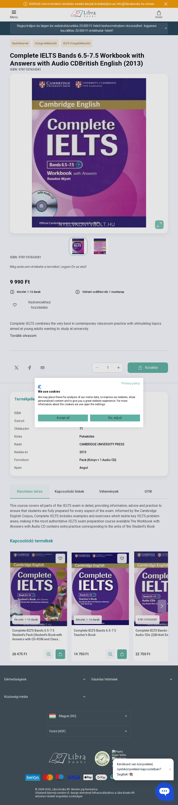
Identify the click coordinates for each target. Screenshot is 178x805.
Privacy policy (131, 383)
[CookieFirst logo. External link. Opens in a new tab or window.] (39, 387)
